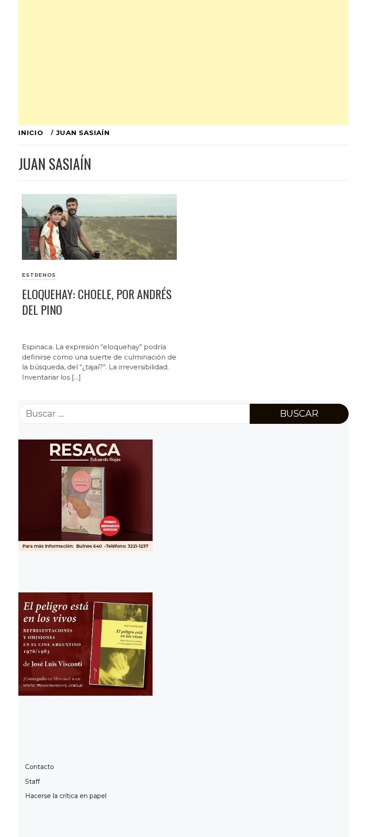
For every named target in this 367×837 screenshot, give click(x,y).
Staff (32, 782)
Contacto (39, 767)
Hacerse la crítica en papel (66, 796)
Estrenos (39, 275)
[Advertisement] (183, 62)
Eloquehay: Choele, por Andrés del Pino (96, 301)
